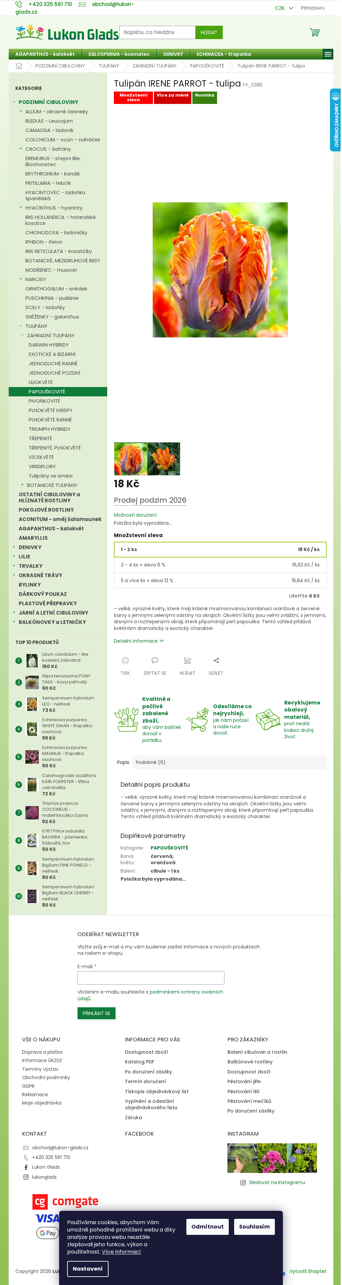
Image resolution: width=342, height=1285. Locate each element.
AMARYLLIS (33, 537)
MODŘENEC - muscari (51, 269)
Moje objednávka (41, 1103)
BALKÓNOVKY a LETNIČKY (52, 622)
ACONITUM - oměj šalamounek (60, 519)
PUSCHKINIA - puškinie (52, 297)
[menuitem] (45, 54)
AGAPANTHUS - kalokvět (51, 528)
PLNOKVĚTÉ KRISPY (50, 410)
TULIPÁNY (36, 326)
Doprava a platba (42, 1052)
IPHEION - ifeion (43, 241)
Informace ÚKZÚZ (42, 1060)
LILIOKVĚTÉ (41, 382)
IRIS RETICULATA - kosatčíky (58, 251)
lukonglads (44, 1177)
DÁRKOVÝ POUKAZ (43, 594)
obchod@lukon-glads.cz (60, 1147)
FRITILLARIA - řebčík (48, 182)
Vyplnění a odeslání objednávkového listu (151, 1104)
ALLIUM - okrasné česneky (56, 111)
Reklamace (35, 1094)
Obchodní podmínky (46, 1077)
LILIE (24, 556)
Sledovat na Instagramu (277, 1182)
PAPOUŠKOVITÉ (47, 391)
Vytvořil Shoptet (308, 1271)
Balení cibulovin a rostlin (257, 1052)
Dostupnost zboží (146, 1052)
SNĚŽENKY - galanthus (52, 316)
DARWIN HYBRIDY (49, 344)
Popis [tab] (123, 762)
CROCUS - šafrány (48, 148)
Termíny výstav (40, 1069)
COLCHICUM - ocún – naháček (62, 139)
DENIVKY (30, 547)
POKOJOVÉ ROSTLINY (46, 509)
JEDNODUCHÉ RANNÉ (53, 363)
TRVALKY (30, 565)
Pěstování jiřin (244, 1081)
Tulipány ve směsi (50, 475)
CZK (280, 7)
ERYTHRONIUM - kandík (52, 173)
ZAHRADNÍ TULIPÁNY (50, 335)
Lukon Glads (46, 1167)
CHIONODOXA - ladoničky (56, 232)
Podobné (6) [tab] (151, 762)
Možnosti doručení (135, 515)
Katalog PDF (139, 1062)
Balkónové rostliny (250, 1062)
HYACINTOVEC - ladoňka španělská (55, 195)
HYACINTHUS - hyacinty (53, 207)
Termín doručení (145, 1081)
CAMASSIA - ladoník (49, 130)
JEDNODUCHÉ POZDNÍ (54, 372)
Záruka (133, 1118)
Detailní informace (136, 641)
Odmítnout (207, 1227)
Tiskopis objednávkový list (157, 1091)
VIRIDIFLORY (42, 466)
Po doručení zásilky (148, 1072)
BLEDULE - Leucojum (49, 120)
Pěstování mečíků (249, 1101)
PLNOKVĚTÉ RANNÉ (50, 419)
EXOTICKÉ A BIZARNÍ (52, 354)
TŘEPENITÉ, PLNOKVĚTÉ (55, 447)
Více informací (121, 1252)
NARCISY (35, 279)
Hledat (209, 32)
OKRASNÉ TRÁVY (40, 575)
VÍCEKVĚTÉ (41, 457)
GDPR (28, 1086)
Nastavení (88, 1269)
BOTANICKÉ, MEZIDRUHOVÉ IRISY (62, 260)
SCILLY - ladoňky (45, 307)
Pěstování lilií (243, 1091)
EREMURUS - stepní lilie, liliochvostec (53, 161)
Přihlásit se (96, 1013)
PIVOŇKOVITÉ (44, 400)
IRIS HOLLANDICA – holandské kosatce (60, 220)
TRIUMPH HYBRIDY (49, 428)
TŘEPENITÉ (40, 438)
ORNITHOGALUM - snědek (56, 288)
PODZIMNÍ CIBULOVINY (48, 102)
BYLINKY (30, 584)
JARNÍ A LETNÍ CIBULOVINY (53, 612)
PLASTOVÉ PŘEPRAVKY (48, 603)
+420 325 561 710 (51, 1157)
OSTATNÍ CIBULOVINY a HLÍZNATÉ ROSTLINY (49, 497)
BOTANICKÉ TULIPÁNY (52, 485)
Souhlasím (254, 1227)
